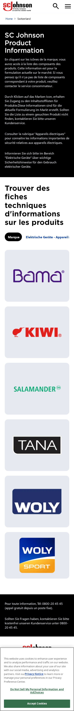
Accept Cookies (37, 703)
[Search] (56, 6)
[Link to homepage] (17, 6)
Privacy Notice (34, 674)
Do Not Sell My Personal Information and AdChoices (37, 691)
